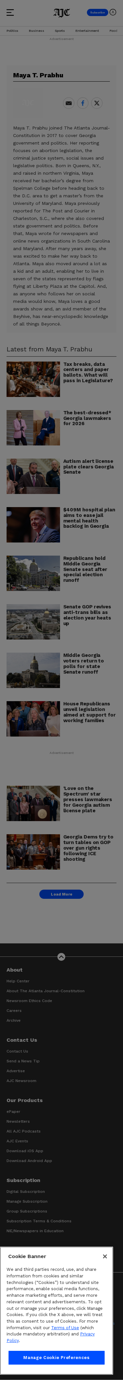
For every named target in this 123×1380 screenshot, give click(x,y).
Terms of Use (65, 1327)
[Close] (105, 1256)
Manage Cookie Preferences (56, 1357)
